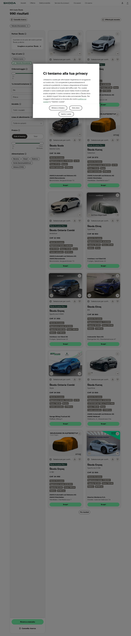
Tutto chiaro (76, 108)
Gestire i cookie (66, 114)
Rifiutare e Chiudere (58, 108)
